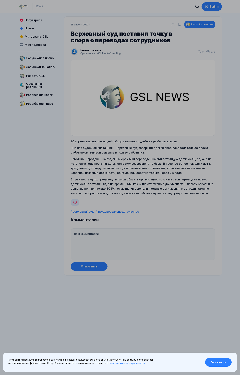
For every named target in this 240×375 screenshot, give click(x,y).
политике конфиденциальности (127, 363)
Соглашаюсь (218, 362)
